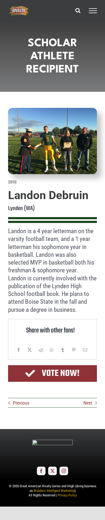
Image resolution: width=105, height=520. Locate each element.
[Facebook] (18, 349)
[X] (29, 349)
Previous (21, 403)
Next (87, 403)
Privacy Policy (67, 495)
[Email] (85, 349)
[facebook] (41, 471)
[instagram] (64, 471)
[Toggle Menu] (93, 10)
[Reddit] (41, 349)
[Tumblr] (63, 349)
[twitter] (52, 471)
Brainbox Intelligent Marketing (54, 491)
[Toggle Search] (77, 10)
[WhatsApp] (51, 349)
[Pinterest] (74, 349)
